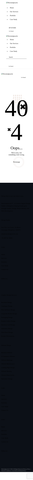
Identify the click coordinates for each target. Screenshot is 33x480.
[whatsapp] (25, 287)
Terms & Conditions (6, 470)
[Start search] (7, 60)
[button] (7, 4)
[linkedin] (21, 287)
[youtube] (16, 287)
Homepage (16, 162)
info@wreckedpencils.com (9, 234)
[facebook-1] (3, 287)
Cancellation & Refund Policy (19, 470)
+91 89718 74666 (6, 238)
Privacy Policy (27, 469)
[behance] (12, 287)
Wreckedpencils (5, 469)
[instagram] (8, 287)
